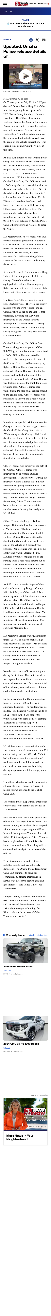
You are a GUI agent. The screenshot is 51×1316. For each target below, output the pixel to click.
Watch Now (43, 4)
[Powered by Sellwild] (43, 1095)
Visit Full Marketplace (38, 935)
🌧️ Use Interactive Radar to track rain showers (25, 25)
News (7, 39)
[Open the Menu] (4, 4)
